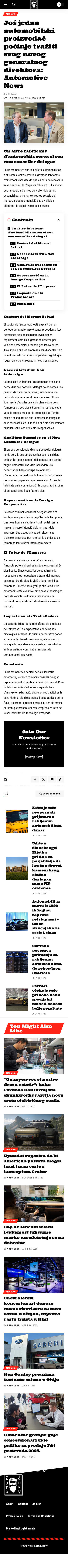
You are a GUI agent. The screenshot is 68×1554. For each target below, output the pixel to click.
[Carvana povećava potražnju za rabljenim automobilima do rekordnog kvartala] (17, 962)
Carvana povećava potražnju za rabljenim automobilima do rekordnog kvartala (46, 959)
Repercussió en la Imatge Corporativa (29, 277)
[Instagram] (37, 1470)
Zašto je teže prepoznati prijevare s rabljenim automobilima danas (46, 819)
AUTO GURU (13, 1106)
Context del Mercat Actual (30, 245)
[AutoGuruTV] (34, 4)
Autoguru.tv (41, 1545)
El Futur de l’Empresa (36, 286)
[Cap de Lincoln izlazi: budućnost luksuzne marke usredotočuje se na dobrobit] (34, 1203)
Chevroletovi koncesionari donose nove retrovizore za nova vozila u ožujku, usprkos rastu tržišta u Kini (32, 1309)
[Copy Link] (60, 779)
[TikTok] (44, 1470)
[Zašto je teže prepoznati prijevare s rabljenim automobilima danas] (17, 821)
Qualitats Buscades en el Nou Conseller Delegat (33, 266)
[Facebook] (23, 1470)
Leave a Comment (51, 793)
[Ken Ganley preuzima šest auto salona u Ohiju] (34, 1351)
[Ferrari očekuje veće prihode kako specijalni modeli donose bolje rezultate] (17, 999)
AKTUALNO (10, 14)
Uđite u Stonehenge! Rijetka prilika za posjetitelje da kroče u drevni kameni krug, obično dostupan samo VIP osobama (47, 865)
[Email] (52, 779)
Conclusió (26, 304)
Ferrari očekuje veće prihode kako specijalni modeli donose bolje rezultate (47, 997)
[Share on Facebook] (35, 779)
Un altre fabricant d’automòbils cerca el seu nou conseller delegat (31, 232)
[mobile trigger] (7, 4)
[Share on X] (43, 779)
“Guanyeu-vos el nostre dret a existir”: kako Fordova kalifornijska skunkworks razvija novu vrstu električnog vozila (33, 1090)
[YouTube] (30, 1470)
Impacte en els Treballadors (26, 295)
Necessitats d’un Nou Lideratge (32, 256)
